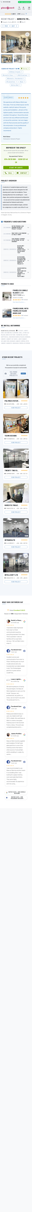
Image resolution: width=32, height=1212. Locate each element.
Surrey (25, 68)
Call (10, 173)
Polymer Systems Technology (17, 401)
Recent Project (7, 19)
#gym (21, 82)
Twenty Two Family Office (16, 470)
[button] (28, 42)
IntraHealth (10, 540)
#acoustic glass (8, 75)
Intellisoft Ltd (11, 575)
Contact (23, 173)
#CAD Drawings (22, 75)
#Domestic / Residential (15, 78)
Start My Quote (16, 168)
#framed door (10, 82)
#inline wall (15, 85)
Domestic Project (12, 505)
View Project (16, 407)
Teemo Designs (11, 436)
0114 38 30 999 (10, 159)
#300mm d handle (15, 72)
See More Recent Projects (17, 373)
